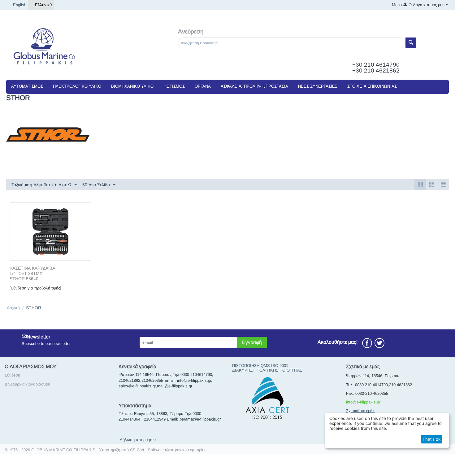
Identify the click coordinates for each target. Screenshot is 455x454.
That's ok (431, 439)
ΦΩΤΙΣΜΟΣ (174, 86)
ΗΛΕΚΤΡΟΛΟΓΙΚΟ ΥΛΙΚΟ (77, 86)
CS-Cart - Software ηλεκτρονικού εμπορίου (168, 449)
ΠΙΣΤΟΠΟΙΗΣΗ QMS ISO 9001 (260, 365)
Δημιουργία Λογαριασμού (27, 384)
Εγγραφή (252, 342)
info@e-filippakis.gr (363, 402)
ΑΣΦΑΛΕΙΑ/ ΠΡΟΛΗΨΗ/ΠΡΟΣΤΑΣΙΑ (254, 86)
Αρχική (13, 307)
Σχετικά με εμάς (360, 410)
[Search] (410, 42)
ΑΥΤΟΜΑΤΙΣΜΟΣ (27, 86)
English (19, 4)
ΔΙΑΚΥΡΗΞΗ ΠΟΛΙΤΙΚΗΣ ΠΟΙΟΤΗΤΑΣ (267, 370)
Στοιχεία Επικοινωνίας (372, 86)
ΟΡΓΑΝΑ (203, 86)
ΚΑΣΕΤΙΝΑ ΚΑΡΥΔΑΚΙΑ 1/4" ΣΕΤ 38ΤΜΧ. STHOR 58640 (32, 273)
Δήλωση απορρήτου (138, 439)
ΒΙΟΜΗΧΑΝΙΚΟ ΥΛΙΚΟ (132, 86)
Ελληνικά (43, 4)
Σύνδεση (12, 375)
